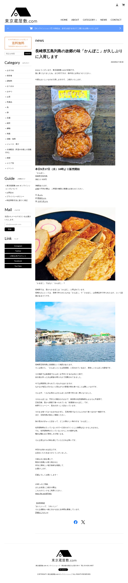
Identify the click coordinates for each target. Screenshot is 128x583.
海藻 (8, 134)
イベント (10, 168)
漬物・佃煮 (11, 139)
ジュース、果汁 (13, 144)
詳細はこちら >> (41, 513)
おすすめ (10, 70)
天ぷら (40, 195)
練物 (8, 128)
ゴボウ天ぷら (43, 201)
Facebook (18, 261)
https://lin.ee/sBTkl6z (43, 494)
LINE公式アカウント (18, 256)
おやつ (9, 91)
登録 (9, 229)
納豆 (8, 123)
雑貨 (8, 158)
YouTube (18, 266)
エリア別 (10, 163)
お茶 (8, 97)
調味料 (9, 81)
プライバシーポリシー (15, 196)
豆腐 (8, 118)
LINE (37, 189)
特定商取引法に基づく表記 (17, 200)
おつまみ (10, 86)
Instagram (18, 246)
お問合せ (10, 193)
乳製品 (9, 102)
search (27, 53)
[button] (89, 20)
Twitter (18, 251)
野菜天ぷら (42, 198)
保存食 (9, 76)
